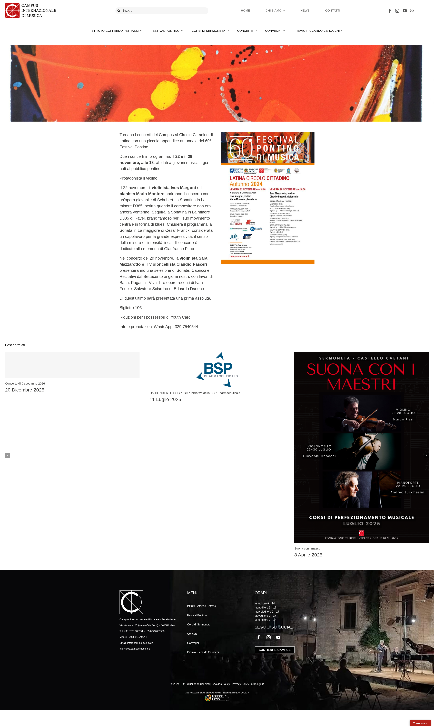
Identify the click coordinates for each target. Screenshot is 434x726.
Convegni (193, 643)
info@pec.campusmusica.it (135, 648)
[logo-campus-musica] (30, 5)
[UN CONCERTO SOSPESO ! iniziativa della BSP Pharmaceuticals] (217, 369)
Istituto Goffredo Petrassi (201, 606)
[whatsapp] (412, 11)
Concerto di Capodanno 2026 (25, 383)
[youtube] (405, 11)
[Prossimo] (426, 455)
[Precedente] (7, 455)
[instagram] (397, 11)
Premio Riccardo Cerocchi (203, 652)
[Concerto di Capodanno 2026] (72, 365)
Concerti (192, 633)
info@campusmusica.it (139, 642)
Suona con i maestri (307, 548)
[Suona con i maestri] (361, 447)
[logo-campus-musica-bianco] (131, 592)
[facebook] (390, 11)
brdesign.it (257, 684)
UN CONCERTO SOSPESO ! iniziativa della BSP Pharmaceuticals (195, 393)
